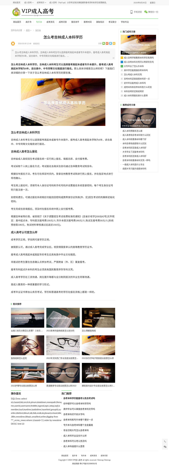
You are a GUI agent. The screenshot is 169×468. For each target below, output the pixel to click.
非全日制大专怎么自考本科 (76, 430)
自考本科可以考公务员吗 (75, 441)
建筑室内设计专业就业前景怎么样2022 (98, 386)
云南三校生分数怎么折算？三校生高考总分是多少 (27, 331)
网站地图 (75, 464)
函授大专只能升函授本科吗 (134, 168)
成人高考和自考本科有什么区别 (136, 135)
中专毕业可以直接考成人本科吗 (135, 126)
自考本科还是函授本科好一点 (137, 79)
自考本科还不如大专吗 (73, 414)
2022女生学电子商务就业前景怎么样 (98, 358)
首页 (28, 30)
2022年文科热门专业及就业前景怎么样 (63, 358)
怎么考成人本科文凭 (133, 74)
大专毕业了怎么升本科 (134, 66)
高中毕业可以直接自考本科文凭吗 (79, 409)
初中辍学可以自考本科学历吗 (77, 403)
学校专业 (125, 22)
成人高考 (28, 2)
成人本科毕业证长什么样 (75, 436)
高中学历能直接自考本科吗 (136, 70)
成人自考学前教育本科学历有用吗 (139, 58)
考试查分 (112, 22)
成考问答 (63, 22)
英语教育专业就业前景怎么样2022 (61, 386)
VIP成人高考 (77, 460)
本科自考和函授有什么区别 (134, 143)
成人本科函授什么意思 (73, 446)
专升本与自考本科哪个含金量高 (78, 425)
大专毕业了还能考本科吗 (133, 152)
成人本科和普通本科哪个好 (134, 139)
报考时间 (88, 22)
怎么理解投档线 (89, 331)
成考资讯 (50, 22)
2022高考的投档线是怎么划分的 (60, 331)
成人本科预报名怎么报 (132, 131)
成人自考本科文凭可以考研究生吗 (139, 62)
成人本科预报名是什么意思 (136, 95)
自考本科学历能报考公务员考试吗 (79, 398)
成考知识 (40, 2)
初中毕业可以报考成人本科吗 (134, 53)
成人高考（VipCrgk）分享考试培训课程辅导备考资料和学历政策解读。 (78, 2)
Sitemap (100, 460)
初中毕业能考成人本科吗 (135, 83)
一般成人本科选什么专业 (133, 164)
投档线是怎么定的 (19, 358)
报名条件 (75, 22)
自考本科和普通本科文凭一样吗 (136, 160)
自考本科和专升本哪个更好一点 (78, 420)
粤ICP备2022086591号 (88, 464)
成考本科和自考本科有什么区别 (138, 87)
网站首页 (16, 2)
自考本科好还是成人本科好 (134, 148)
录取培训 (100, 22)
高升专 (29, 22)
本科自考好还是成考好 (134, 91)
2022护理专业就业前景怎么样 (24, 386)
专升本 (39, 22)
